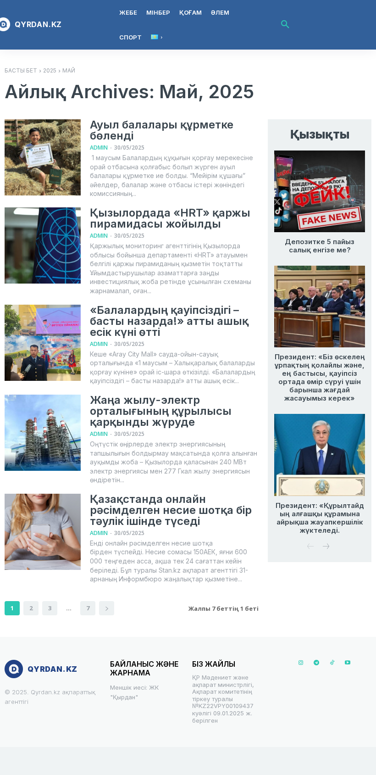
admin (99, 147)
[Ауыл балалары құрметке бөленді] (43, 157)
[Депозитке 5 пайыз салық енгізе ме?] (319, 191)
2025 (49, 70)
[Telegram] (316, 663)
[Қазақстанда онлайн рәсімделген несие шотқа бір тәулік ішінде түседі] (43, 532)
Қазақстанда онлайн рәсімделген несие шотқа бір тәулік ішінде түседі (171, 510)
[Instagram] (300, 663)
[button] (285, 25)
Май (68, 70)
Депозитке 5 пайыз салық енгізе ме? (319, 245)
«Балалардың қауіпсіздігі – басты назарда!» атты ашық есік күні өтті (169, 321)
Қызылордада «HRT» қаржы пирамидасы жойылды (170, 218)
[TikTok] (331, 663)
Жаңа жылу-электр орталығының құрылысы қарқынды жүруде (161, 411)
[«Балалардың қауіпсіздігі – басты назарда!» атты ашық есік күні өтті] (43, 343)
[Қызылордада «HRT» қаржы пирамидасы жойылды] (43, 245)
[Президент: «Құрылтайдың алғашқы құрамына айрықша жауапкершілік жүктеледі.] (319, 455)
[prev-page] (310, 547)
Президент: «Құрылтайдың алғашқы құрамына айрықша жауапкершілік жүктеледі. (320, 518)
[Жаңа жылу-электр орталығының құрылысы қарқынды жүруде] (43, 433)
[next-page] (106, 608)
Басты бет (21, 70)
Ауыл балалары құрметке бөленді (161, 130)
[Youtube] (347, 663)
